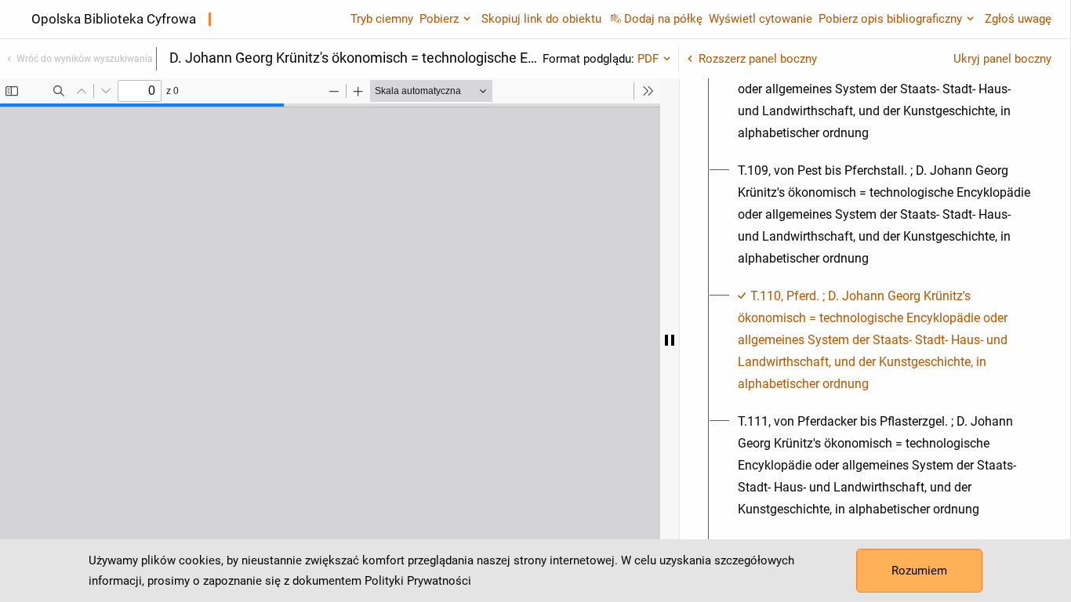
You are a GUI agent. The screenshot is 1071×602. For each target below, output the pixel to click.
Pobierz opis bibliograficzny (890, 19)
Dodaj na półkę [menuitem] (663, 19)
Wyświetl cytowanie (760, 19)
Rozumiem (919, 571)
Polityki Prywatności (418, 581)
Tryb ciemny (381, 19)
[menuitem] (884, 89)
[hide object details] (669, 340)
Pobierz (439, 19)
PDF (648, 59)
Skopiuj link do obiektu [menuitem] (541, 19)
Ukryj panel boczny (1002, 59)
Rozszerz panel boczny (758, 59)
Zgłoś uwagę (1018, 19)
